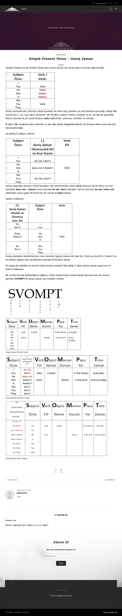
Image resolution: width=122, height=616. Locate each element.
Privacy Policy (108, 612)
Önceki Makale (12, 480)
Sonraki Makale (109, 480)
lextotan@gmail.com (102, 3)
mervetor (22, 493)
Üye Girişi (37, 525)
